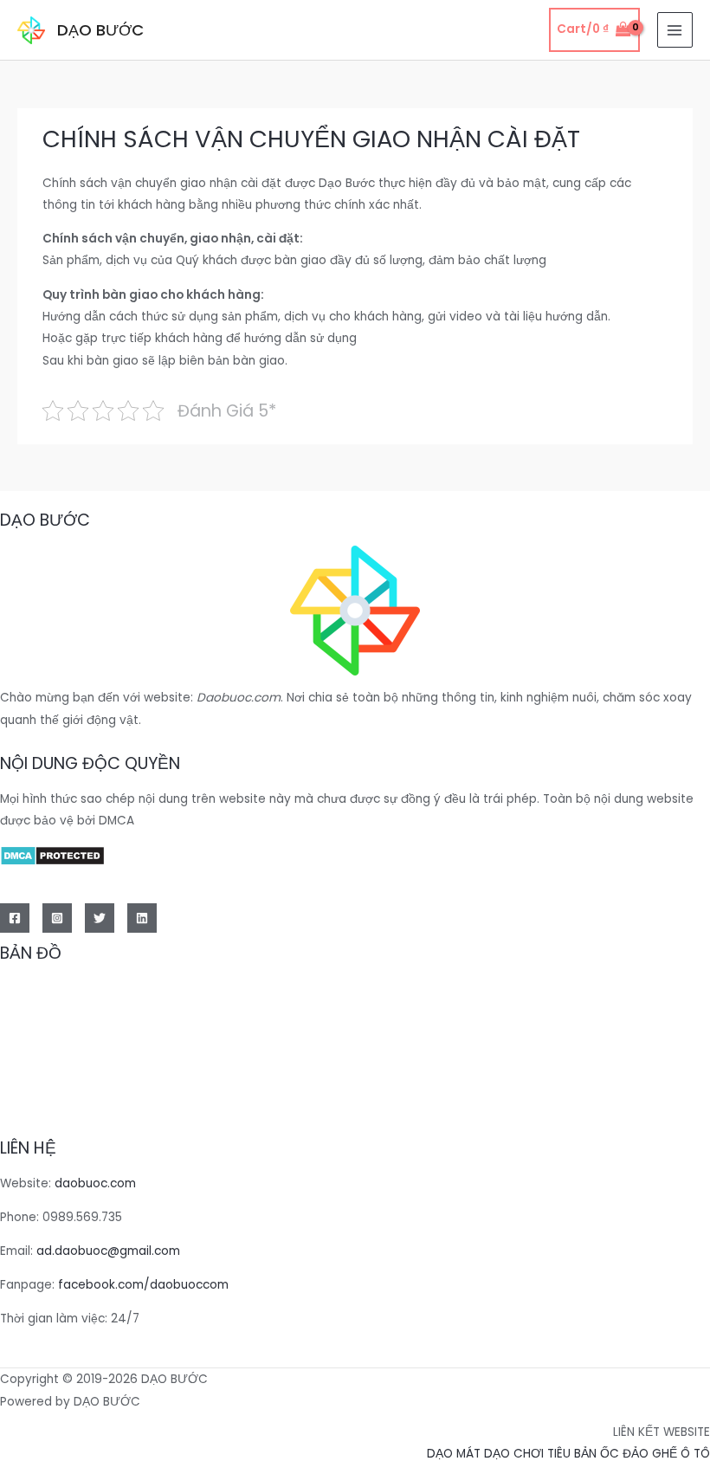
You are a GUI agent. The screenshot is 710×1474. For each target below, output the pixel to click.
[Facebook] (14, 918)
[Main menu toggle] (675, 30)
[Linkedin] (142, 918)
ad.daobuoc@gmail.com (108, 1251)
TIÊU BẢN (572, 1453)
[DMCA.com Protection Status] (52, 854)
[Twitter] (99, 918)
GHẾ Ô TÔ (681, 1453)
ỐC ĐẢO (626, 1453)
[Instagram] (57, 918)
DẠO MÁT (454, 1453)
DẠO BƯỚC (100, 30)
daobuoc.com (95, 1183)
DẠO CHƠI (514, 1453)
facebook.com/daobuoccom (143, 1285)
